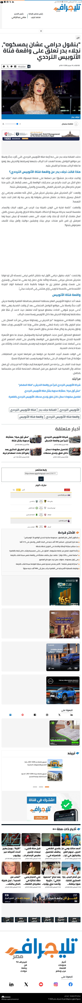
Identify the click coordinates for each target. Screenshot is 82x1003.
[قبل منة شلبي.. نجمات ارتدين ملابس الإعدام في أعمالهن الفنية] (31, 839)
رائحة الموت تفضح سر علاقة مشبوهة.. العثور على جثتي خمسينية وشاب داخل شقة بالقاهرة (43, 551)
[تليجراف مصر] (67, 8)
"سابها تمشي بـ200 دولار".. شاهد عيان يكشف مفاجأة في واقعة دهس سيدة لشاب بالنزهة (44, 555)
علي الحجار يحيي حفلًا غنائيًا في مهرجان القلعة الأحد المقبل (32, 880)
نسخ (41, 478)
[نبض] (10, 715)
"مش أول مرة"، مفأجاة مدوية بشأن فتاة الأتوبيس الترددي (17, 439)
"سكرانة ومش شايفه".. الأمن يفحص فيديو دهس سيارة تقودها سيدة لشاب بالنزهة (47, 564)
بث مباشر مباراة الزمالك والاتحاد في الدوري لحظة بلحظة (57, 546)
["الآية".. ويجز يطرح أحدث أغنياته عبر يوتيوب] (11, 839)
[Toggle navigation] (41, 31)
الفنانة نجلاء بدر (47, 409)
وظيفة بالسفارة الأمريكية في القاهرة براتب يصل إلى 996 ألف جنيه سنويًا (50, 568)
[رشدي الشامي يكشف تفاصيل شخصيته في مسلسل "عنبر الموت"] (51, 839)
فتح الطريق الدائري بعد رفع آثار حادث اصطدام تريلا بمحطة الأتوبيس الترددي (16, 452)
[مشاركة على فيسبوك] (5, 2)
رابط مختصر (41, 469)
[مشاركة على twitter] (10, 2)
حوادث (23, 971)
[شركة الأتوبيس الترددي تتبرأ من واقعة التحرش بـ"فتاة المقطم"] (74, 439)
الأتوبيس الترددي (69, 409)
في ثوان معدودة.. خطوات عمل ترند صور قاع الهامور (58, 559)
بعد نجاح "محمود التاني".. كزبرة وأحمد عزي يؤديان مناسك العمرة (51, 880)
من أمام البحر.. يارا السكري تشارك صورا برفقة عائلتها (71, 880)
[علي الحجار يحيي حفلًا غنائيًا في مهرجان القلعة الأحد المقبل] (31, 868)
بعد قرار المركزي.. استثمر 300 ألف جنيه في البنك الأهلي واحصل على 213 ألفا (49, 542)
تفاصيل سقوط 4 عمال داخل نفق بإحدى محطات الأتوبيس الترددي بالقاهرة (55, 452)
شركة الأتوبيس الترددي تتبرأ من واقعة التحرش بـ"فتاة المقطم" (56, 439)
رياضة (24, 968)
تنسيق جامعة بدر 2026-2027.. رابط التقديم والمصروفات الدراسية (36, 763)
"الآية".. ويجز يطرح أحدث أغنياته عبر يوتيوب (11, 852)
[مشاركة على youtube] (1, 2)
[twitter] (59, 715)
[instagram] (47, 715)
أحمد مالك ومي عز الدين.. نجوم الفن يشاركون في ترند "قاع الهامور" (71, 852)
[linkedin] (72, 715)
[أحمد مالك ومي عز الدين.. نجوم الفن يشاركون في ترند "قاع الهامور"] (71, 839)
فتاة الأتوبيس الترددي (23, 409)
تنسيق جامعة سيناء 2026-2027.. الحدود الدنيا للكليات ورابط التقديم (34, 775)
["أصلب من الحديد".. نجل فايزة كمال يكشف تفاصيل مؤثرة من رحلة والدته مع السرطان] (11, 868)
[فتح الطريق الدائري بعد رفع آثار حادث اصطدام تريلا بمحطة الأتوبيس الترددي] (36, 452)
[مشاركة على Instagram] (56, 984)
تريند (71, 753)
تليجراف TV (21, 962)
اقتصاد (62, 968)
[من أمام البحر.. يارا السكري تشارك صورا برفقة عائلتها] (71, 868)
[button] (47, 786)
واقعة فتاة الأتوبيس (31, 416)
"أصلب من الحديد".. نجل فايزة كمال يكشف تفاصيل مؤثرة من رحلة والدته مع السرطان (11, 880)
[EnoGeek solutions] (10, 997)
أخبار (64, 962)
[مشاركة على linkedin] (13, 2)
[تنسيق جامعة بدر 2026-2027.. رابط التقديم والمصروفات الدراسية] (55, 764)
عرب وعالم (61, 971)
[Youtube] (23, 715)
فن (78, 37)
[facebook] (35, 715)
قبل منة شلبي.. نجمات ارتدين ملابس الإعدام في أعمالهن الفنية (31, 852)
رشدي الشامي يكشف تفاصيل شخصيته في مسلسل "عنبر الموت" (53, 852)
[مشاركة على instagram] (7, 2)
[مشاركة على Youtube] (41, 984)
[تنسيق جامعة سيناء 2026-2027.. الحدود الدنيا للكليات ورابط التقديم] (55, 776)
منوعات (62, 965)
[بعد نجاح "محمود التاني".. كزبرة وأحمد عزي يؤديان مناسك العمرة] (51, 868)
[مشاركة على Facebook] (71, 984)
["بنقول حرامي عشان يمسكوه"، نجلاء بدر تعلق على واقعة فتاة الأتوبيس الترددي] (11, 66)
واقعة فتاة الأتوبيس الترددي (62, 416)
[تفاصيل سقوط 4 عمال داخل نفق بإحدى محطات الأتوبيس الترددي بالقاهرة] (74, 452)
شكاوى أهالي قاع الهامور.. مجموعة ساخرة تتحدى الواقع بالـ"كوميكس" (51, 537)
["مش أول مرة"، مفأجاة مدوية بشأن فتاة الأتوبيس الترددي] (36, 439)
